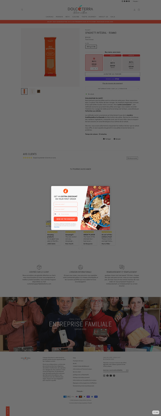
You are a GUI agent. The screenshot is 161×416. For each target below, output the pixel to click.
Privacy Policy (56, 227)
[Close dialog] (108, 188)
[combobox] (57, 214)
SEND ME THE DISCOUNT (65, 219)
